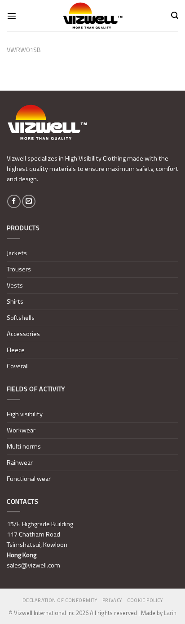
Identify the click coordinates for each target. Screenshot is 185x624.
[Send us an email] (28, 201)
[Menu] (12, 15)
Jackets (17, 253)
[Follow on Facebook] (14, 201)
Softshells (21, 318)
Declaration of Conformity (59, 600)
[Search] (174, 15)
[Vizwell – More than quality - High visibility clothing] (92, 15)
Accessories (23, 334)
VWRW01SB (24, 50)
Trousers (19, 269)
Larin (170, 612)
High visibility (25, 414)
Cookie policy (145, 600)
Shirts (15, 301)
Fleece (16, 350)
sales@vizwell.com (33, 565)
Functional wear (29, 479)
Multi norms (24, 446)
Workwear (21, 430)
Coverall (18, 366)
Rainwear (20, 462)
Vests (15, 285)
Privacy (112, 600)
